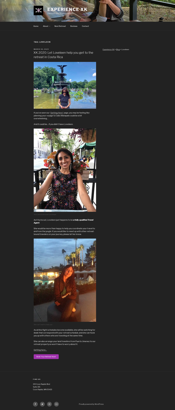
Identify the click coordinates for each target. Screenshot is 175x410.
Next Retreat (60, 26)
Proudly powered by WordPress (91, 404)
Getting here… (40, 350)
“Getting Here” (56, 113)
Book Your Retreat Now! (46, 356)
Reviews (73, 26)
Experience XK (67, 9)
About (45, 26)
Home (35, 26)
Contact (85, 26)
